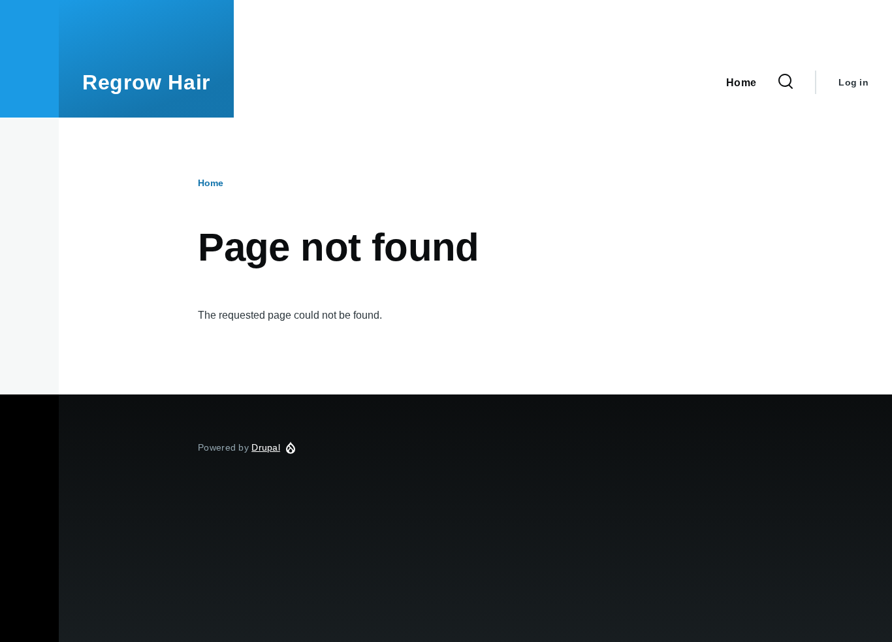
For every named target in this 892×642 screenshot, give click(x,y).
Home (210, 183)
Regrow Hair (146, 82)
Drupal (265, 447)
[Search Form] (785, 82)
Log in (853, 82)
